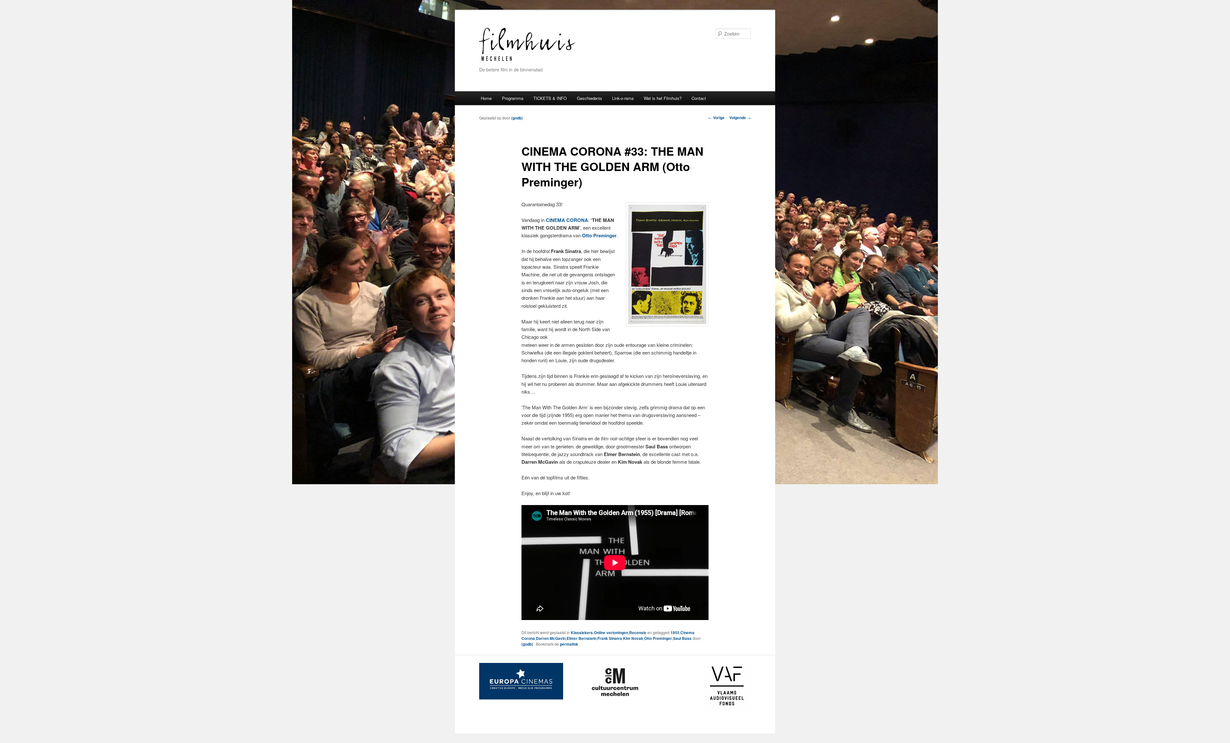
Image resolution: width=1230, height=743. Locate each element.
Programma (512, 98)
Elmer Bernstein (581, 638)
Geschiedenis (589, 98)
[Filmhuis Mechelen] (527, 60)
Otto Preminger (658, 638)
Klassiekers (582, 632)
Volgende (740, 117)
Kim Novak (633, 638)
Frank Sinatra (609, 638)
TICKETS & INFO (550, 98)
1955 (674, 632)
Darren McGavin (551, 638)
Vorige (716, 117)
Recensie (637, 632)
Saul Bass (682, 638)
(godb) (517, 118)
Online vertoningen (611, 632)
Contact (699, 98)
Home (486, 98)
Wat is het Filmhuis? (663, 98)
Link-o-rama (623, 98)
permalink (569, 644)
